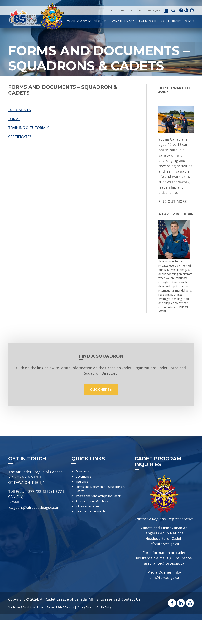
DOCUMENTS (19, 110)
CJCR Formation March (90, 511)
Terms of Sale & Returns (60, 607)
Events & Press (151, 21)
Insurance (82, 481)
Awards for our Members (92, 501)
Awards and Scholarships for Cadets (99, 496)
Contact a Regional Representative (164, 518)
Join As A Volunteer (88, 506)
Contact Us (124, 10)
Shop (189, 21)
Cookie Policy (103, 607)
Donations (82, 471)
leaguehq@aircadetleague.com (34, 507)
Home (140, 10)
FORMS (14, 118)
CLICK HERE (99, 390)
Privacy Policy (85, 607)
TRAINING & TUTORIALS (28, 127)
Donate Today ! (122, 21)
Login (108, 10)
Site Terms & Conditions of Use (25, 607)
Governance (83, 476)
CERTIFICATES (20, 136)
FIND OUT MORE (172, 201)
